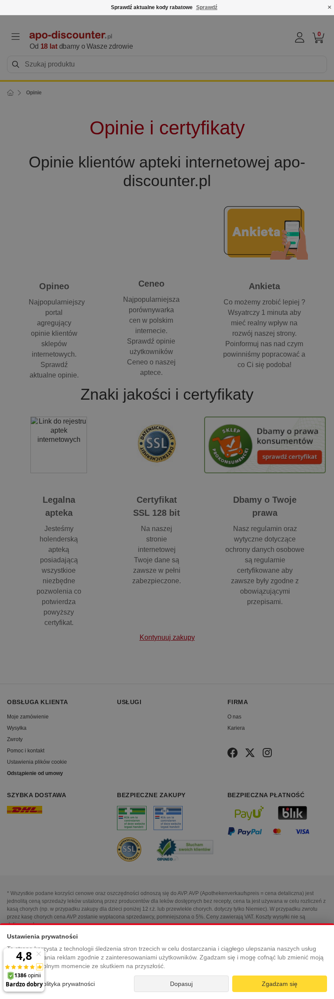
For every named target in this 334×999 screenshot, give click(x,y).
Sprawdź (206, 7)
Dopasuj (181, 983)
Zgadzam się (279, 983)
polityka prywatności (67, 983)
